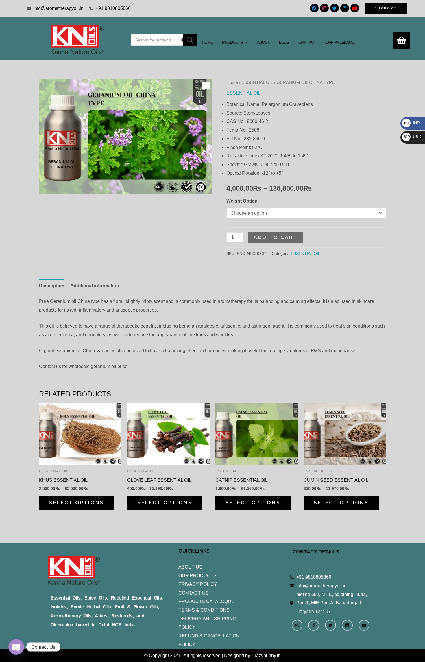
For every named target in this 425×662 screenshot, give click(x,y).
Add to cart (276, 237)
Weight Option (242, 200)
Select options (76, 502)
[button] (234, 42)
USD (411, 136)
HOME (207, 42)
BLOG (284, 42)
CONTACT (307, 42)
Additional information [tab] (94, 285)
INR (411, 122)
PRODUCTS (232, 42)
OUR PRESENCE (339, 42)
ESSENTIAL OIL (257, 82)
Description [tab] (51, 285)
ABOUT (263, 42)
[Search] (190, 40)
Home (232, 82)
